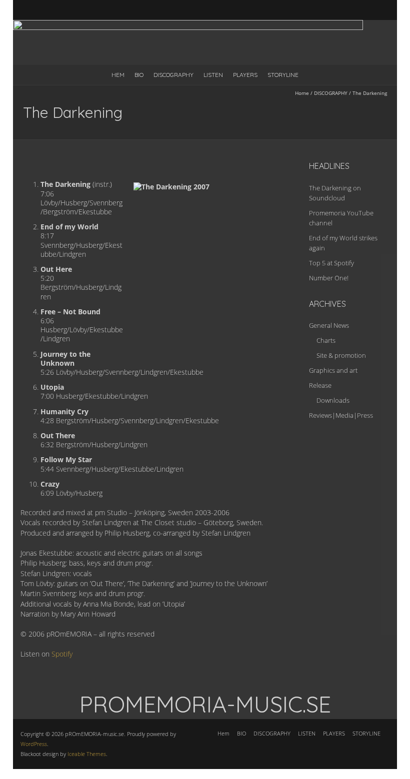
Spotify (62, 654)
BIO (139, 74)
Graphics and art (333, 370)
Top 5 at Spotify (331, 262)
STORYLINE (283, 74)
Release (320, 385)
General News (329, 325)
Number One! (328, 277)
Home (302, 92)
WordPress (33, 744)
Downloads (333, 400)
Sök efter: (383, 11)
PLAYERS (245, 74)
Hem (118, 74)
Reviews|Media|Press (341, 415)
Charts (326, 340)
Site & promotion (341, 355)
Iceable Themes (87, 754)
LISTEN (213, 74)
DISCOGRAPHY (174, 74)
